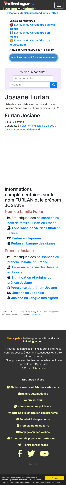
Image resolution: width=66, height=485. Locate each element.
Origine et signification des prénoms (34, 412)
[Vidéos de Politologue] (44, 456)
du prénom (34, 288)
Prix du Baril (34, 400)
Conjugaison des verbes (34, 432)
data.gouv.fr (37, 314)
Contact (33, 464)
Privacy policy (40, 368)
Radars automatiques (34, 393)
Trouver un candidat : (33, 72)
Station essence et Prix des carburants (34, 387)
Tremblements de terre (34, 425)
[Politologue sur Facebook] (19, 456)
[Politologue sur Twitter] (31, 456)
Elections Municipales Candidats (27, 13)
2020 (54, 13)
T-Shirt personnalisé (34, 444)
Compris (55, 478)
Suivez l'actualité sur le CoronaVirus (35, 57)
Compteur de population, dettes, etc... (34, 438)
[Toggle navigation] (58, 5)
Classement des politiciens (34, 406)
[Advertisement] (33, 160)
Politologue (30, 341)
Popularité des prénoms (34, 419)
